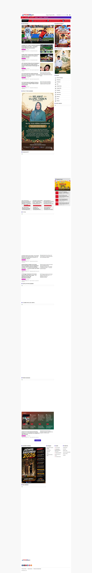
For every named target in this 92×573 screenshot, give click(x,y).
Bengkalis (58, 90)
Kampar (58, 100)
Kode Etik (64, 449)
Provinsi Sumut (58, 456)
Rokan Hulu (59, 94)
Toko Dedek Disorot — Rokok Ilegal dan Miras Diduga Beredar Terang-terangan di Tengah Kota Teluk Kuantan (49, 427)
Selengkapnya (37, 440)
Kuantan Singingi (60, 77)
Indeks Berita (65, 447)
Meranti (58, 96)
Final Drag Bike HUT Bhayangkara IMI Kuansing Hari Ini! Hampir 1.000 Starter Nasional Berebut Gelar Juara (48, 208)
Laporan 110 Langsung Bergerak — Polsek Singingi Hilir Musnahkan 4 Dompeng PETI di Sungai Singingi (64, 192)
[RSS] (31, 565)
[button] (67, 15)
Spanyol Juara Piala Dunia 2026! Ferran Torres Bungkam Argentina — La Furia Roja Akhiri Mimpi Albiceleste (37, 40)
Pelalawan (58, 81)
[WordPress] (27, 565)
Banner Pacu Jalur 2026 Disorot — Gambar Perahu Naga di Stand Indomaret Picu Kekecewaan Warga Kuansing (51, 21)
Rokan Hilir (59, 92)
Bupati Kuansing (58, 452)
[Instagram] (29, 565)
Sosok (47, 453)
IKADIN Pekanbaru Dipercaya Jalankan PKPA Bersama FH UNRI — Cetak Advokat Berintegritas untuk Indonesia (64, 203)
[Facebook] (22, 565)
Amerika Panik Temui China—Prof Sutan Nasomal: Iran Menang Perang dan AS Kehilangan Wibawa (30, 257)
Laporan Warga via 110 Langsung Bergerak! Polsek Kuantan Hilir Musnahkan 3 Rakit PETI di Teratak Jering (64, 196)
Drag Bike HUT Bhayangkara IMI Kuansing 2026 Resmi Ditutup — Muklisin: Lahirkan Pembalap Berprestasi (36, 208)
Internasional (23, 49)
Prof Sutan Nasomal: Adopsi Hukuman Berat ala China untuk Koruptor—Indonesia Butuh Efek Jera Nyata (31, 75)
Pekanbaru (59, 79)
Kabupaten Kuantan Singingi (26, 205)
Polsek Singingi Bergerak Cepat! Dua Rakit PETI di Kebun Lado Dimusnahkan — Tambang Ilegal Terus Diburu (64, 200)
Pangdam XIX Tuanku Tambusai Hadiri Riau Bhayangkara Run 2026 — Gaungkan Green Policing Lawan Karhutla (31, 46)
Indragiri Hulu (59, 86)
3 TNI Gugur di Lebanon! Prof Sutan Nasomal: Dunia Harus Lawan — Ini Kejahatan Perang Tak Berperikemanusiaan (29, 275)
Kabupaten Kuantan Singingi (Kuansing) (57, 450)
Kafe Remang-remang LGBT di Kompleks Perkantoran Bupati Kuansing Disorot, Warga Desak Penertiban (33, 427)
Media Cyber (65, 450)
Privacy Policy (65, 453)
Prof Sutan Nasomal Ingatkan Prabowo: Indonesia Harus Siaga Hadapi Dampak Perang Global (30, 83)
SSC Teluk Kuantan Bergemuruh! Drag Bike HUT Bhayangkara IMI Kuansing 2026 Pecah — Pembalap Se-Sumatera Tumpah (26, 208)
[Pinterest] (26, 565)
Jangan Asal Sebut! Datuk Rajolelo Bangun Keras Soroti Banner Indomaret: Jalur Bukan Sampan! (36, 21)
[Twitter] (24, 565)
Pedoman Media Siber (66, 452)
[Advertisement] (29, 6)
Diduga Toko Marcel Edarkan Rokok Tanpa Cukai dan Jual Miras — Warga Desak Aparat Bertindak (67, 21)
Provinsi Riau (48, 450)
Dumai (58, 98)
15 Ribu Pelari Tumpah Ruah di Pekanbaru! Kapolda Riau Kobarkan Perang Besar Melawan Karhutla (31, 56)
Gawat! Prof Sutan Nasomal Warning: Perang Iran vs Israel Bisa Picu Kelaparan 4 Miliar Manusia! (31, 433)
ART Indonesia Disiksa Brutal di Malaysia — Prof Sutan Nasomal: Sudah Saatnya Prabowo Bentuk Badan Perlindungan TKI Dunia (31, 65)
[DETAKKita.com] (30, 14)
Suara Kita (48, 451)
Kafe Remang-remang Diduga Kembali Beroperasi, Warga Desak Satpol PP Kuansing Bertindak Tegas (41, 427)
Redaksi (64, 455)
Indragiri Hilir (59, 88)
